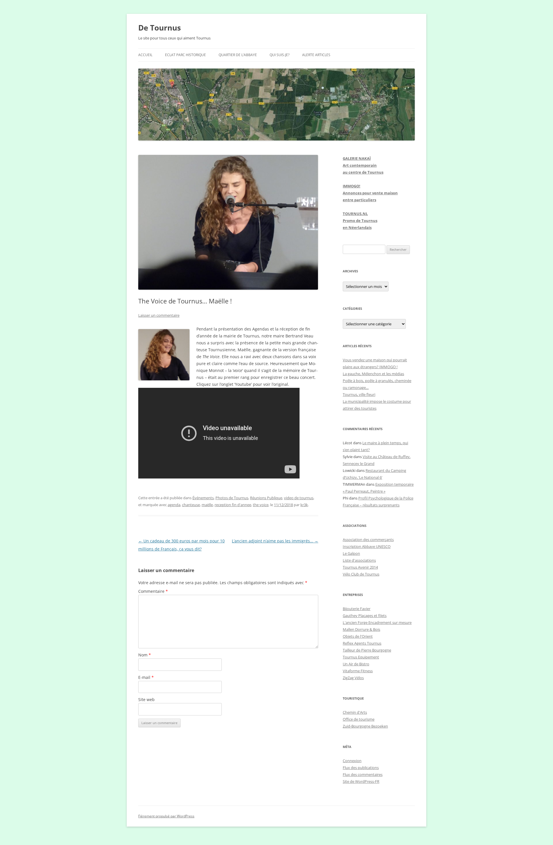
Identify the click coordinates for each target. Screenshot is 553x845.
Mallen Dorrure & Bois (361, 629)
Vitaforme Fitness (358, 670)
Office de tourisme (358, 719)
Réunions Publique (266, 497)
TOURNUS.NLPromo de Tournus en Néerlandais (360, 220)
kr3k (304, 504)
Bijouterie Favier (356, 608)
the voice (260, 504)
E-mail (146, 677)
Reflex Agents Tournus (362, 643)
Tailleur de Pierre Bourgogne (367, 650)
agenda (174, 504)
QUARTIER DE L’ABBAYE (238, 54)
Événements (203, 497)
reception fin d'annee (233, 504)
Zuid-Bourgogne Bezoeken (365, 726)
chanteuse (191, 504)
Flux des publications (361, 767)
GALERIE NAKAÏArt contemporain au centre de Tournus (363, 165)
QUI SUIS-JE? (279, 54)
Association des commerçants (368, 539)
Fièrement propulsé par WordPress (166, 816)
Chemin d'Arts (355, 712)
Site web (146, 699)
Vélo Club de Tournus (361, 574)
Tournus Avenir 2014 (360, 567)
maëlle (207, 504)
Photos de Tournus (231, 497)
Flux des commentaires (362, 774)
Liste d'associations (359, 560)
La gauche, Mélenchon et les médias (373, 373)
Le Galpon (351, 553)
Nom (144, 655)
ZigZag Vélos (353, 677)
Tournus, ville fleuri (359, 394)
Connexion (352, 760)
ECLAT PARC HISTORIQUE (185, 54)
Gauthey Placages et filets (365, 615)
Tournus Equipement (361, 657)
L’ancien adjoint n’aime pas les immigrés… (275, 541)
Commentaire (153, 591)
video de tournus (298, 497)
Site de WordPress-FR (361, 781)
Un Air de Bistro (356, 663)
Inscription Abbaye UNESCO (367, 546)
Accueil (145, 54)
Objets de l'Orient (358, 636)
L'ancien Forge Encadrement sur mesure (377, 622)
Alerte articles (316, 54)
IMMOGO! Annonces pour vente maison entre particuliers (370, 192)
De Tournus (159, 27)
